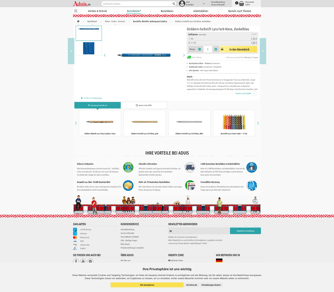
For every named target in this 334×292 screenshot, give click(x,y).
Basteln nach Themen (239, 11)
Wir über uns (125, 260)
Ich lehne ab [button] (191, 285)
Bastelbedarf (134, 11)
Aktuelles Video (177, 260)
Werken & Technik (97, 11)
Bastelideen (167, 11)
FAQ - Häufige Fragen (129, 240)
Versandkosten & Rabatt (130, 236)
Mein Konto (125, 244)
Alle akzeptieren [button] (147, 285)
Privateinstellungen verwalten (132, 247)
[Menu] (75, 10)
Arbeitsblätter (200, 11)
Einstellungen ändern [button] (211, 285)
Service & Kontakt (218, 4)
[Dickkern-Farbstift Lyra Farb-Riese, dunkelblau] (144, 55)
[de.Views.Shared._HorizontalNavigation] (78, 21)
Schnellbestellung (218, 2)
